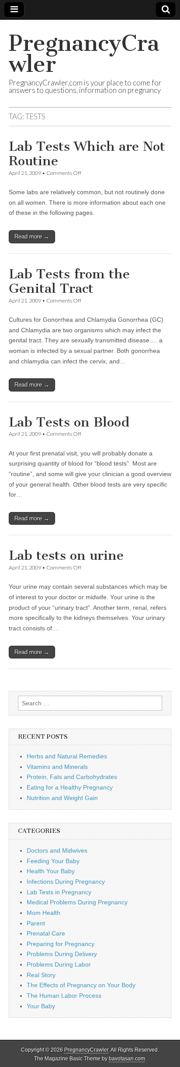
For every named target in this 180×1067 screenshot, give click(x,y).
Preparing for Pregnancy (60, 943)
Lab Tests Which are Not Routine (87, 154)
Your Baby (41, 1006)
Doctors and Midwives (57, 850)
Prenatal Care (46, 933)
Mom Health (43, 912)
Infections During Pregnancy (66, 881)
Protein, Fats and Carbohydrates (72, 776)
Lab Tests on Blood (69, 422)
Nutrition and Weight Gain (62, 797)
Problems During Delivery (62, 953)
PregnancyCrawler (84, 54)
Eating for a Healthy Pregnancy (70, 787)
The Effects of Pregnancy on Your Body (81, 985)
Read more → (31, 236)
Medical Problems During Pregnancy (77, 902)
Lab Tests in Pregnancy (59, 892)
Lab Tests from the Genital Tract (69, 281)
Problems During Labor (59, 964)
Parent (36, 923)
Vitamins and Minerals (57, 766)
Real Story (41, 974)
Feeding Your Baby (53, 860)
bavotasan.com (127, 1059)
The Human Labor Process (64, 995)
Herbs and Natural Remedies (67, 756)
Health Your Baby (51, 871)
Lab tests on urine (66, 555)
